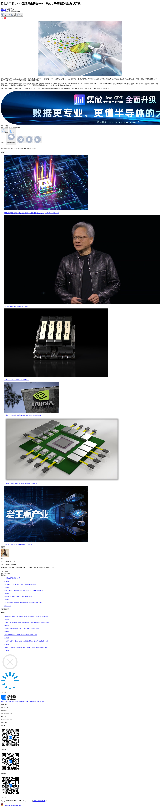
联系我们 (20, 701)
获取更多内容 (5, 609)
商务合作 (36, 701)
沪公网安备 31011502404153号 (12, 805)
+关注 (3, 547)
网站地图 (25, 701)
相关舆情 (3, 10)
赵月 (6, 8)
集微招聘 (14, 701)
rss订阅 (42, 701)
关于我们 (31, 701)
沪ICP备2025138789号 (39, 801)
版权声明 (8, 701)
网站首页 (3, 701)
